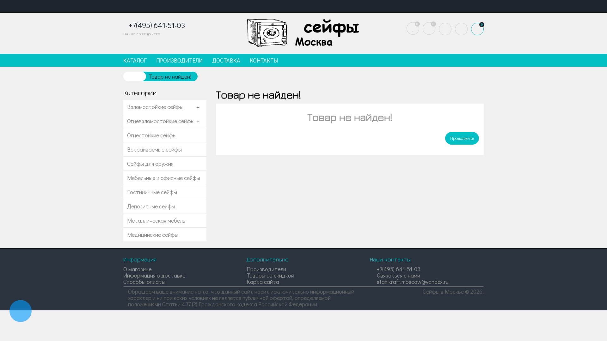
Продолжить (462, 138)
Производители (266, 269)
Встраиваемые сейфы (154, 149)
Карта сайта (263, 281)
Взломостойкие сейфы (155, 107)
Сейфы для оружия (150, 163)
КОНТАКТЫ (264, 60)
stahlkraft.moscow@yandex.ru (412, 281)
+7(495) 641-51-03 (398, 269)
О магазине (137, 269)
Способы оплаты (144, 281)
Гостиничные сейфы (152, 192)
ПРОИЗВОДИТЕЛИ (179, 60)
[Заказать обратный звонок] (20, 311)
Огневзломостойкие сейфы (160, 121)
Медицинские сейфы (152, 234)
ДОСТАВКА (226, 60)
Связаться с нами (398, 275)
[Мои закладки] (413, 28)
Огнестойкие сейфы (151, 135)
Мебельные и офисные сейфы (163, 178)
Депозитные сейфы (151, 206)
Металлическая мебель (156, 220)
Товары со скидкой (270, 275)
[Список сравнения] (429, 28)
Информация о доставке (154, 275)
